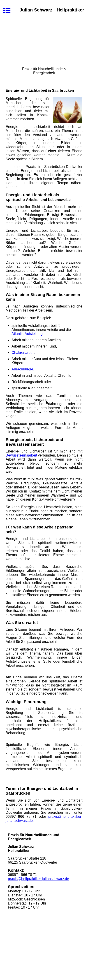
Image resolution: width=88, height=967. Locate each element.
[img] (44, 42)
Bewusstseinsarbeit (21, 455)
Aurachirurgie (22, 369)
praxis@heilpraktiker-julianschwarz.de (38, 879)
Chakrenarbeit (23, 352)
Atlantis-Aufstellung (27, 334)
